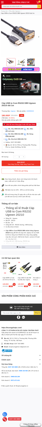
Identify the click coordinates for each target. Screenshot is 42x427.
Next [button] (38, 37)
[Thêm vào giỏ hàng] (14, 284)
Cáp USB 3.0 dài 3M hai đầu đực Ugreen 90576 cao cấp (24, 279)
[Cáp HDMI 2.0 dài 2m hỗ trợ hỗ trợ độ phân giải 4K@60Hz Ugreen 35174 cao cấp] (9, 268)
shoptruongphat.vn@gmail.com (19, 347)
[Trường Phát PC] (21, 2)
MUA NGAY (21, 163)
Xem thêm (22, 247)
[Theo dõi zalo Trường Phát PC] (23, 317)
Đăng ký (37, 313)
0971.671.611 (15, 380)
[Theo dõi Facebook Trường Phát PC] (18, 317)
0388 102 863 (23, 371)
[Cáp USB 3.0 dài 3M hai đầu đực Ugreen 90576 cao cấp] (24, 268)
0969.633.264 (15, 376)
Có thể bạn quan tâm (11, 258)
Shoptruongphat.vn (22, 386)
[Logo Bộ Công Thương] (7, 350)
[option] (21, 37)
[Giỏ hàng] (37, 2)
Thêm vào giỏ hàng (21, 171)
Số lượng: (5, 157)
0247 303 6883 (19, 343)
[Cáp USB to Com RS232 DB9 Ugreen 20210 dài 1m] (21, 37)
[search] (39, 6)
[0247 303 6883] (5, 419)
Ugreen (13, 111)
